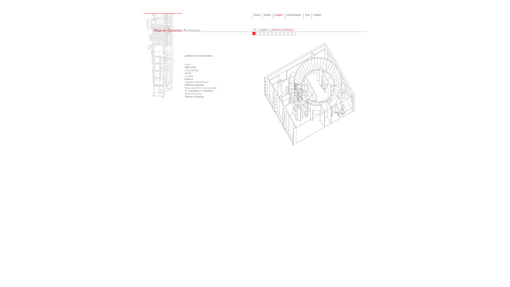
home (257, 14)
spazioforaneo (294, 14)
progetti (279, 14)
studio (267, 14)
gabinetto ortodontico (282, 29)
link (307, 14)
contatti (317, 14)
